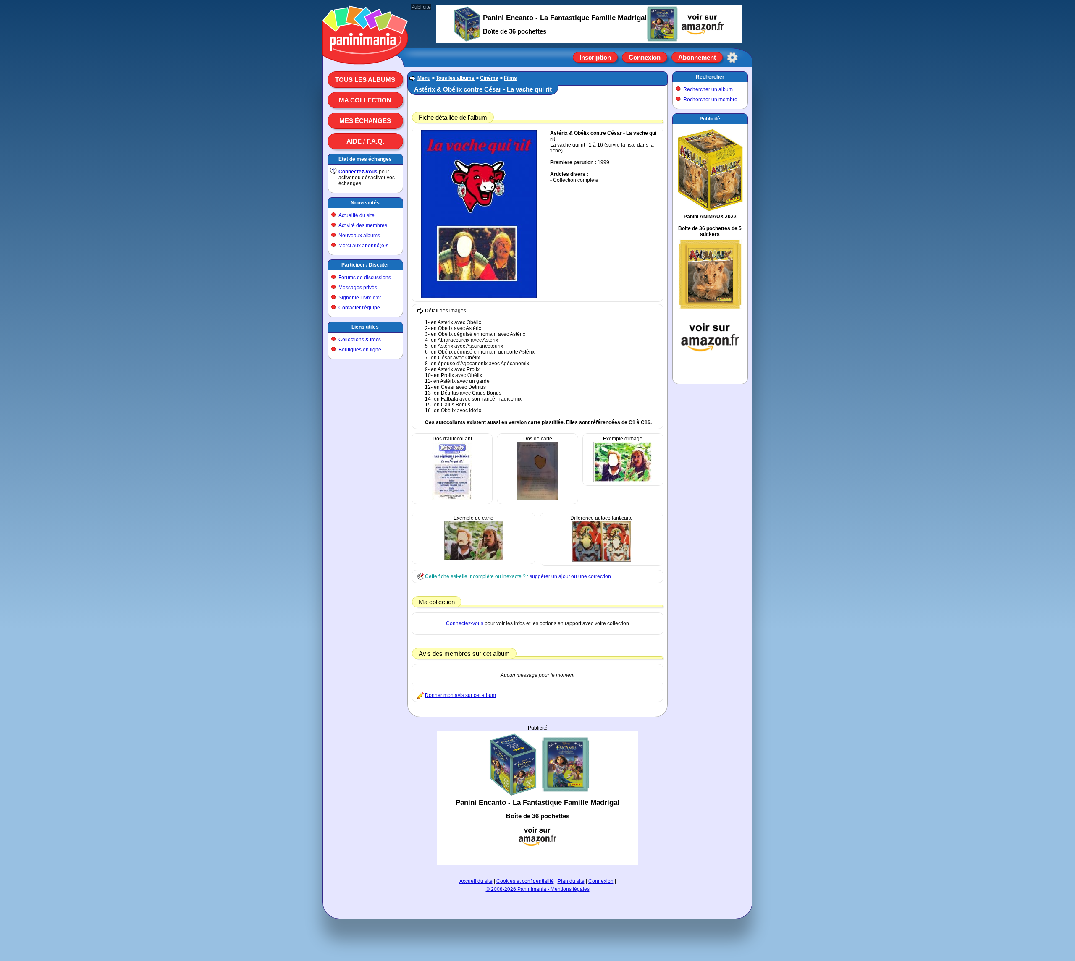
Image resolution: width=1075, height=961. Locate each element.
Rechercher (710, 77)
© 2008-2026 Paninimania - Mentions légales (538, 889)
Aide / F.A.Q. (365, 141)
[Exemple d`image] (622, 480)
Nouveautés (365, 203)
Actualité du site (356, 215)
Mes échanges (365, 120)
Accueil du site (476, 881)
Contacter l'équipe (359, 308)
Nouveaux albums (359, 235)
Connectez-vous (358, 172)
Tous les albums (365, 79)
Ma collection (365, 100)
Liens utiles (365, 327)
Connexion (645, 57)
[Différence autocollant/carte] (601, 560)
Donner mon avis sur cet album (460, 695)
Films (510, 78)
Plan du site (571, 881)
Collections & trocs (359, 340)
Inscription (595, 57)
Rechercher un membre (710, 99)
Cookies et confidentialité (525, 881)
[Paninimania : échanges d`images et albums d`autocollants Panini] (365, 54)
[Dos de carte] (537, 499)
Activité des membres (362, 225)
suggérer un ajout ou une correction (570, 576)
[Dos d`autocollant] (452, 499)
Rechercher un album (708, 89)
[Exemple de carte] (473, 559)
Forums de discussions (364, 277)
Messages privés (357, 288)
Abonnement (697, 57)
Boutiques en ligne (359, 350)
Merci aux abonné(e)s (363, 246)
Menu (423, 78)
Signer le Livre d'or (359, 298)
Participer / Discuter (365, 265)
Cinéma (489, 78)
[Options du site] (732, 57)
